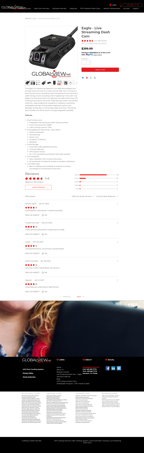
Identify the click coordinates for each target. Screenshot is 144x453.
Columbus (24, 416)
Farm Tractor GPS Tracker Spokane (56, 406)
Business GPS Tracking (34, 420)
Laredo (24, 400)
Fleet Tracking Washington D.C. (84, 406)
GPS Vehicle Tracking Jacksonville (84, 417)
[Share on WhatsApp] (91, 77)
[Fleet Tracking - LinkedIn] (113, 368)
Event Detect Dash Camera (33, 413)
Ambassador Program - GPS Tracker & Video (73, 384)
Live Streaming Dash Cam (33, 400)
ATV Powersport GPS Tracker (33, 403)
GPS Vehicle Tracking (32, 414)
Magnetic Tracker (34, 407)
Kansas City (25, 420)
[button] (135, 8)
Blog (58, 379)
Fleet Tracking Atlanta (81, 407)
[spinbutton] (86, 62)
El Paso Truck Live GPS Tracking (30, 404)
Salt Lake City (25, 407)
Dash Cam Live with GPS (33, 409)
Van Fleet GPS (31, 416)
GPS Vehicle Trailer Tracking (33, 401)
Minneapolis (25, 412)
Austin (23, 398)
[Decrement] (83, 62)
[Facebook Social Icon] (108, 368)
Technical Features (63, 377)
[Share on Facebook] (83, 77)
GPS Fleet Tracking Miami (82, 422)
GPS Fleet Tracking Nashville (83, 410)
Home (27, 18)
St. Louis (24, 414)
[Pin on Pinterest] (87, 77)
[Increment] (89, 62)
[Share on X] (95, 77)
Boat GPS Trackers (33, 412)
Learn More (98, 55)
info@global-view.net (91, 367)
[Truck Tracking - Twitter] (119, 368)
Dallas (23, 401)
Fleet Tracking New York (82, 397)
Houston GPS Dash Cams (28, 397)
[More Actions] (117, 203)
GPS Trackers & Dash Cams (67, 381)
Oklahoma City (26, 406)
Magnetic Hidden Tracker (32, 398)
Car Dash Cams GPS (35, 406)
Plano (23, 403)
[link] (94, 41)
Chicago (24, 409)
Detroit (24, 413)
